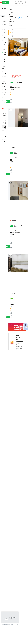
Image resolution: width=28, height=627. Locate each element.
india (9, 6)
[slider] (2, 14)
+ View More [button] (3, 107)
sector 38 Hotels (19, 7)
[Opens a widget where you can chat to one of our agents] (10, 618)
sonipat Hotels (13, 7)
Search (5, 2)
